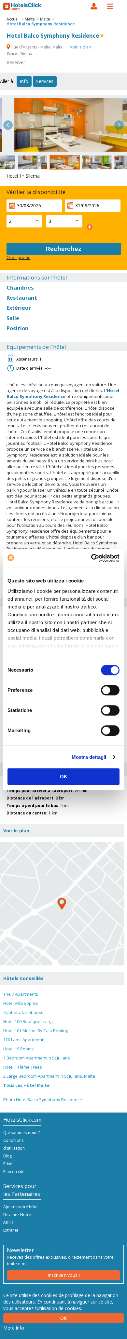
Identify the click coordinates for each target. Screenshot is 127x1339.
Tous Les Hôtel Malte (26, 1085)
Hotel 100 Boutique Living (27, 1021)
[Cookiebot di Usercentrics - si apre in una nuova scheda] (91, 558)
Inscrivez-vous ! (64, 1275)
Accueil (13, 19)
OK (63, 776)
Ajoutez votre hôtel (20, 1206)
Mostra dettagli (89, 757)
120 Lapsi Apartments (24, 1040)
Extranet (10, 1230)
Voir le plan (80, 47)
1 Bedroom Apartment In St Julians (36, 1058)
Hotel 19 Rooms (18, 1049)
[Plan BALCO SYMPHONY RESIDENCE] (62, 903)
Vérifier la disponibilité (36, 192)
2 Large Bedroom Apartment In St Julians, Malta (49, 1076)
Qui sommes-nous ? (21, 1132)
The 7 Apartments (20, 994)
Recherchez (63, 248)
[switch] (110, 690)
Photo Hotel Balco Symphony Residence (42, 1099)
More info (13, 1328)
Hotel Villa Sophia (20, 1003)
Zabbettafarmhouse (23, 1012)
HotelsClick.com (22, 6)
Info (24, 81)
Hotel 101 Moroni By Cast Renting (35, 1030)
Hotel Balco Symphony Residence (41, 24)
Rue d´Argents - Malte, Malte (37, 47)
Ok (63, 1318)
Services (44, 81)
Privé (7, 1164)
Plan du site (13, 1171)
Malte (30, 19)
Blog (7, 1156)
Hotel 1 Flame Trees (22, 1067)
